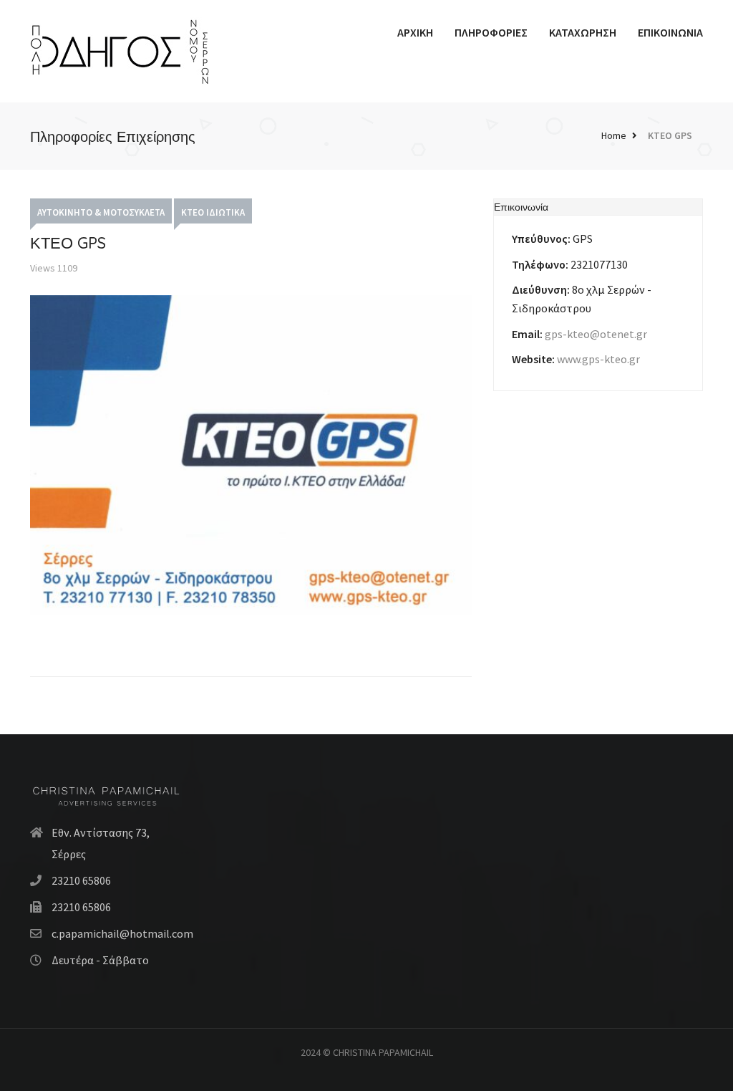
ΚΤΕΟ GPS (670, 135)
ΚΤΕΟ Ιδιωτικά (213, 212)
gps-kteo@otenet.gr (596, 334)
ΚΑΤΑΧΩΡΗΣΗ (582, 32)
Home (613, 135)
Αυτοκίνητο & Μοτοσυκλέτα (101, 212)
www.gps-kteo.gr (598, 359)
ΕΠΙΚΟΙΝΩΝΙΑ (670, 32)
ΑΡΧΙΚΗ (415, 32)
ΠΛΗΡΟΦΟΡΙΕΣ (491, 32)
